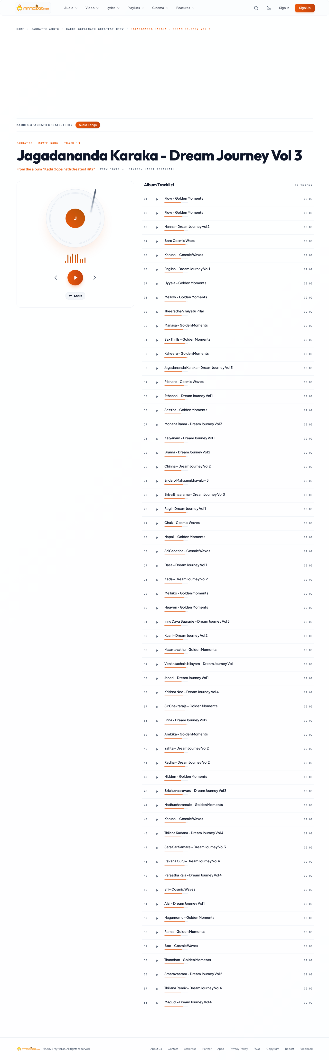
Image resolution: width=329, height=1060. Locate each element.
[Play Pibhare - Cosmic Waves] (157, 382)
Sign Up (305, 8)
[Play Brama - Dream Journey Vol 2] (157, 453)
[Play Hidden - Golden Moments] (157, 777)
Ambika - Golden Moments (186, 734)
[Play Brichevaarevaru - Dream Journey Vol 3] (157, 791)
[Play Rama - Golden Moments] (157, 932)
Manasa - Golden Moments (186, 325)
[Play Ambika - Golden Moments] (157, 735)
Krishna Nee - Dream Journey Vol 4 (191, 691)
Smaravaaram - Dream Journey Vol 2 (193, 974)
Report (289, 1048)
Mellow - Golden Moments (185, 297)
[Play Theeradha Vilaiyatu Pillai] (157, 312)
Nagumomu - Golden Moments (189, 917)
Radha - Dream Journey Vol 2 (187, 762)
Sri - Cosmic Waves (179, 889)
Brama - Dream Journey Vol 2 (187, 452)
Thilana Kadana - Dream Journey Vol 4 (193, 832)
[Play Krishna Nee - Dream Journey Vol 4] (157, 692)
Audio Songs (88, 125)
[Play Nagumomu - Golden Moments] (157, 918)
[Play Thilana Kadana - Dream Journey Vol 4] (157, 833)
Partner (207, 1048)
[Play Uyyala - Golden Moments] (157, 284)
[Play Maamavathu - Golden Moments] (157, 650)
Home (21, 29)
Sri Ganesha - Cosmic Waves (187, 550)
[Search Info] (256, 8)
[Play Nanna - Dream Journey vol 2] (157, 227)
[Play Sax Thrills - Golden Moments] (157, 340)
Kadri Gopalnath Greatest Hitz (95, 29)
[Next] (95, 278)
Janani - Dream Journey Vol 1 (186, 677)
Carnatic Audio (45, 29)
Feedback (306, 1048)
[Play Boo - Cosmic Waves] (157, 946)
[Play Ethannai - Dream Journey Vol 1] (157, 396)
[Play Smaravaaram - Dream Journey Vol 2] (157, 975)
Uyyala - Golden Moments (185, 283)
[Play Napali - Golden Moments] (157, 537)
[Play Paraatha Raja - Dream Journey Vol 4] (157, 876)
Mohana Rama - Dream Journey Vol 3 (193, 424)
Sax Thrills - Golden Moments (187, 339)
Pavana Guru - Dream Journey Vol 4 (192, 861)
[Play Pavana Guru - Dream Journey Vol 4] (157, 862)
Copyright (272, 1048)
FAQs (257, 1048)
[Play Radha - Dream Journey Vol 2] (157, 763)
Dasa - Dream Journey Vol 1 (185, 565)
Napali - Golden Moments (184, 536)
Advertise (190, 1048)
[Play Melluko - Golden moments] (157, 594)
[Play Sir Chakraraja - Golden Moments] (157, 707)
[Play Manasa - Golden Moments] (157, 326)
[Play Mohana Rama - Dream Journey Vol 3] (157, 425)
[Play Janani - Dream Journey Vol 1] (157, 678)
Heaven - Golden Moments (186, 607)
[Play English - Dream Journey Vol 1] (157, 269)
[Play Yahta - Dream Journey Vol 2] (157, 749)
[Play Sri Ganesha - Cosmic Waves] (157, 551)
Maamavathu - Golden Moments (190, 649)
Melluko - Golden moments (186, 593)
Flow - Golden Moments (183, 198)
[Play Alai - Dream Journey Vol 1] (157, 904)
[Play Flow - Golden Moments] (157, 199)
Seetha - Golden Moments (185, 409)
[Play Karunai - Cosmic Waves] (157, 255)
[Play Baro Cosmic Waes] (157, 241)
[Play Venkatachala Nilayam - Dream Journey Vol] (157, 664)
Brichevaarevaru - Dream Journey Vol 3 (195, 790)
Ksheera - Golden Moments (186, 353)
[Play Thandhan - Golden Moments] (157, 960)
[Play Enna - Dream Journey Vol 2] (157, 721)
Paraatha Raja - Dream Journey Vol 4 (193, 875)
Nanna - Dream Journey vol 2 (186, 226)
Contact (173, 1048)
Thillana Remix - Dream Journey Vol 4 (193, 988)
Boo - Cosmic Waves (181, 945)
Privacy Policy (239, 1048)
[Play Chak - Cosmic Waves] (157, 523)
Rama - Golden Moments (184, 931)
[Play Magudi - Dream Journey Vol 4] (157, 1003)
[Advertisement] (165, 75)
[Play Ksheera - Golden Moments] (157, 354)
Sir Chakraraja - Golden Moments (190, 706)
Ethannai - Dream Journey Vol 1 (188, 395)
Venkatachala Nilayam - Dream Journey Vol (198, 663)
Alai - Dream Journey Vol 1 (184, 903)
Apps (220, 1048)
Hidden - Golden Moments (185, 776)
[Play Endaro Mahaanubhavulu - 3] (157, 481)
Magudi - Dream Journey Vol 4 (188, 1002)
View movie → (112, 169)
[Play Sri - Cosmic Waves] (157, 890)
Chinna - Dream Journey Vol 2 (187, 466)
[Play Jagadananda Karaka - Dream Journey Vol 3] (157, 368)
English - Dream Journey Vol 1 (187, 268)
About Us (156, 1048)
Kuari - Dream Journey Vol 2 (185, 635)
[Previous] (56, 278)
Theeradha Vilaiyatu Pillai (184, 311)
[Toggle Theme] (268, 8)
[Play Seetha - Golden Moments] (157, 410)
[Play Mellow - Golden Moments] (157, 298)
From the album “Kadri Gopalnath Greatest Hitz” (56, 169)
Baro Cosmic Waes (179, 240)
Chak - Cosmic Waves (182, 522)
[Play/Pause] (75, 277)
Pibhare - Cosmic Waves (184, 381)
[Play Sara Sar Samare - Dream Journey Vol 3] (157, 848)
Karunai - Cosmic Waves (183, 254)
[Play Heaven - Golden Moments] (157, 608)
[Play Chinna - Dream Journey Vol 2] (157, 467)
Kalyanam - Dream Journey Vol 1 (189, 438)
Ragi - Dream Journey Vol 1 (185, 508)
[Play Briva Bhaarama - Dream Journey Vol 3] (157, 495)
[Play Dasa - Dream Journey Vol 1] (157, 566)
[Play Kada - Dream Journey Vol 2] (157, 580)
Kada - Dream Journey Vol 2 (186, 579)
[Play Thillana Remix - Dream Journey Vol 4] (157, 989)
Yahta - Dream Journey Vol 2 (186, 748)
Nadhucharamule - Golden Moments (193, 804)
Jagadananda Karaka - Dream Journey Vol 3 (198, 367)
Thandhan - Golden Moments (187, 959)
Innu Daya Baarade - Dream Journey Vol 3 (197, 621)
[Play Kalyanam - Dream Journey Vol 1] (157, 439)
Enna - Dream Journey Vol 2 (185, 720)
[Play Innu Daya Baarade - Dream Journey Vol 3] (157, 622)
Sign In (284, 8)
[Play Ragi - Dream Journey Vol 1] (157, 509)
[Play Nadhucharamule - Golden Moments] (157, 805)
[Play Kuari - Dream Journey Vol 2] (157, 636)
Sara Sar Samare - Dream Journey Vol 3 (195, 847)
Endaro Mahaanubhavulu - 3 (186, 480)
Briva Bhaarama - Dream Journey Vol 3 (194, 494)
